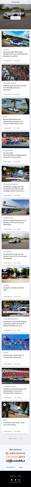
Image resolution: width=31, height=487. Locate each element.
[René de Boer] (4, 67)
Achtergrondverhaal (8, 218)
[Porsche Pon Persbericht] (4, 371)
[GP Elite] (4, 101)
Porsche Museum (7, 251)
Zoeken (19, 476)
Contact (21, 467)
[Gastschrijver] (4, 34)
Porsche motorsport (8, 150)
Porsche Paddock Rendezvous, (10, 184)
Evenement (6, 49)
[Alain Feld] (4, 303)
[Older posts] (20, 438)
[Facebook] (11, 480)
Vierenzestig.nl (16, 2)
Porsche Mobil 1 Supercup (9, 83)
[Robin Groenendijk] (4, 202)
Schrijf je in (15, 18)
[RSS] (19, 480)
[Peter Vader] (4, 337)
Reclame (5, 420)
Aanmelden (13, 476)
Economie (5, 352)
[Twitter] (15, 480)
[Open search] (29, 2)
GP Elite (5, 116)
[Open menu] (2, 2)
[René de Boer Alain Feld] (4, 168)
